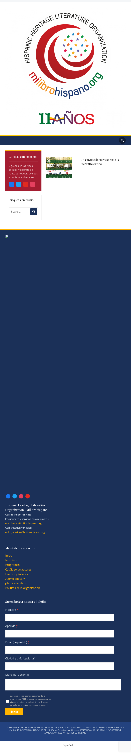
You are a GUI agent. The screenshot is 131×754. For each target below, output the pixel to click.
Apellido (11, 626)
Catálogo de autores (18, 569)
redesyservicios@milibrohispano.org (25, 532)
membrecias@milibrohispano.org (23, 523)
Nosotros (11, 560)
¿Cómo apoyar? (15, 579)
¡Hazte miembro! (15, 583)
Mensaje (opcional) (17, 674)
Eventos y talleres (16, 574)
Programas (12, 565)
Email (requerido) (17, 642)
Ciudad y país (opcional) (20, 658)
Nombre (11, 610)
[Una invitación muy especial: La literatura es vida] (59, 167)
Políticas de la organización (22, 588)
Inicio (8, 555)
